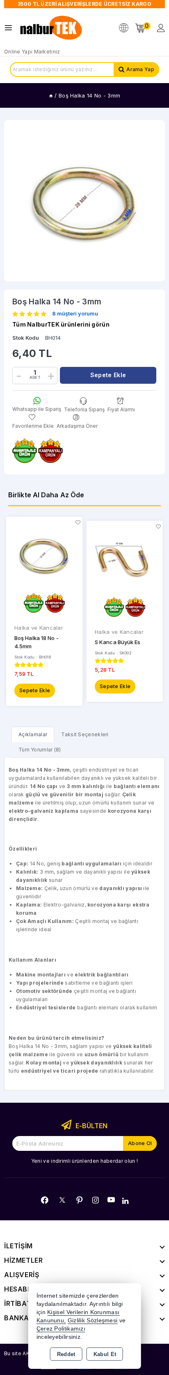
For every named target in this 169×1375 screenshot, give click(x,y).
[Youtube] (111, 1199)
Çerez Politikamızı (61, 1329)
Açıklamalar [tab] (32, 734)
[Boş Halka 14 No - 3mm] (84, 200)
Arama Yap (140, 69)
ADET (35, 377)
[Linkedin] (125, 1201)
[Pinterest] (79, 1200)
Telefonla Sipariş (84, 409)
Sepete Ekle (34, 690)
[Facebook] (44, 1200)
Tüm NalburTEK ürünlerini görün (61, 324)
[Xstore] (52, 28)
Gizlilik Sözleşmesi (93, 1320)
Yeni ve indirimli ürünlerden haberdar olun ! (84, 1161)
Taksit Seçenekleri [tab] (84, 734)
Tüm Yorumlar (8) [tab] (39, 750)
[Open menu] (10, 27)
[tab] (32, 734)
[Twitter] (62, 1200)
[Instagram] (95, 1200)
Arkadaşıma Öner (77, 426)
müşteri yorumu (75, 314)
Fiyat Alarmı (121, 409)
